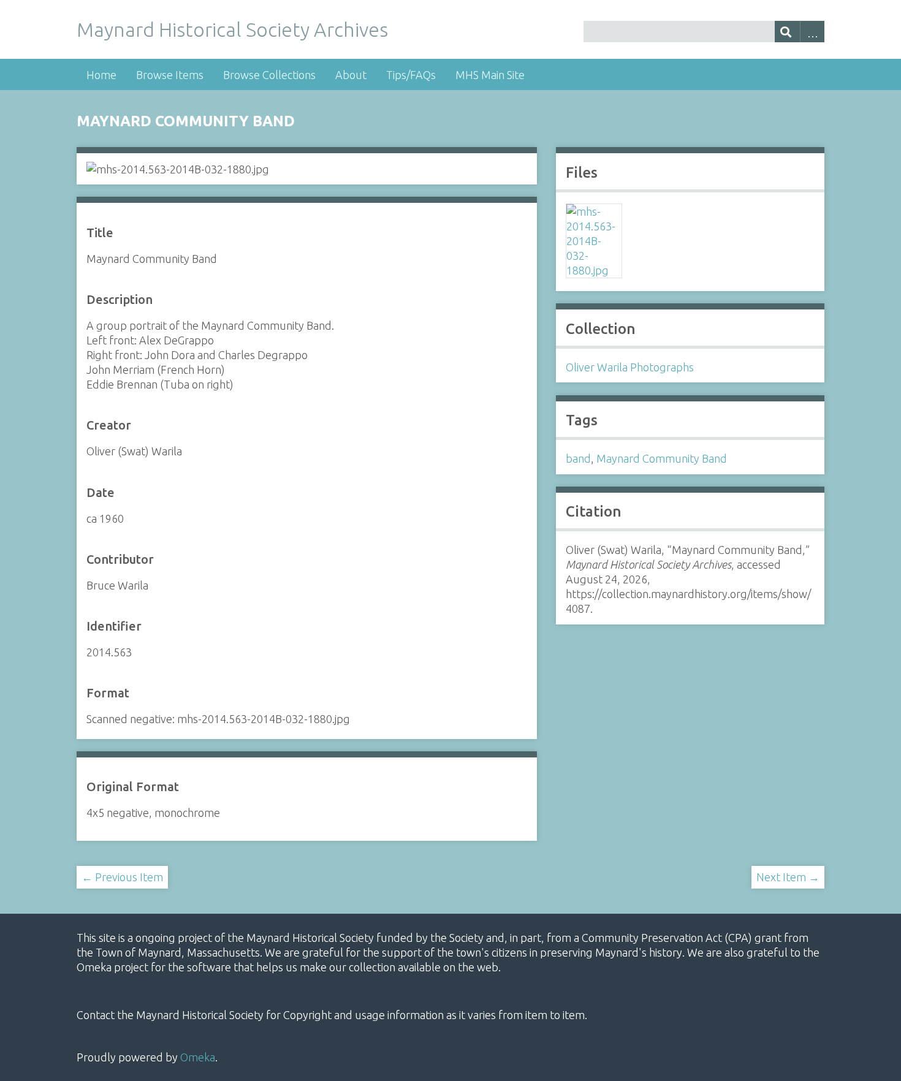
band (578, 458)
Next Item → (787, 877)
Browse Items (169, 75)
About (351, 75)
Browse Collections (269, 75)
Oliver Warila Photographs (630, 367)
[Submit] (787, 31)
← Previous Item (122, 877)
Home (101, 75)
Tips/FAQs (411, 75)
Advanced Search (812, 31)
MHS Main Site (490, 75)
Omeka (197, 1057)
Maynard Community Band (661, 458)
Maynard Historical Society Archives (232, 29)
